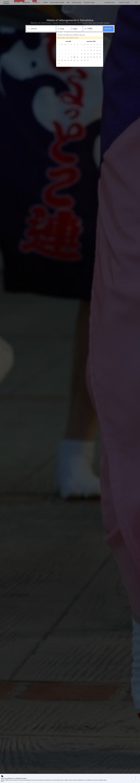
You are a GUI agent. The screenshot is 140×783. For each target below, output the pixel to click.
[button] (58, 41)
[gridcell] (74, 47)
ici (3, 781)
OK (135, 778)
